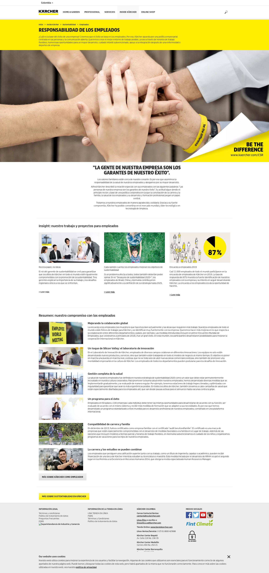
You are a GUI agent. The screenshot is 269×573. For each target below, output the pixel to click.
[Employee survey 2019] (200, 247)
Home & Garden (71, 12)
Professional (92, 12)
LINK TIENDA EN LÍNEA (98, 513)
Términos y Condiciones (98, 518)
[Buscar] (226, 12)
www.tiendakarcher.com (161, 527)
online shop (148, 12)
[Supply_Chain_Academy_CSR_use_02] (69, 247)
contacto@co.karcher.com (148, 516)
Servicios (109, 12)
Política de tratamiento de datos (53, 516)
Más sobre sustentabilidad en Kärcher (64, 496)
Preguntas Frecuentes (49, 518)
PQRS (41, 521)
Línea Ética (141, 520)
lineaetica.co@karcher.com (149, 523)
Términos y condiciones (49, 513)
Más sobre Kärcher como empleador (62, 477)
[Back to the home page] (50, 12)
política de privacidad (86, 567)
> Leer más (109, 292)
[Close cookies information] (228, 556)
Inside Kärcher (128, 12)
